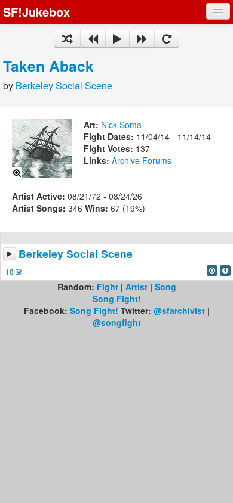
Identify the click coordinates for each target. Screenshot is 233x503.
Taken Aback (48, 65)
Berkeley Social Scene (64, 85)
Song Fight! (117, 299)
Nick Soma (121, 125)
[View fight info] (225, 270)
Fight (107, 287)
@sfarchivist (179, 310)
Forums (156, 160)
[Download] (212, 270)
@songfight (117, 322)
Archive (126, 160)
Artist (136, 287)
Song (165, 287)
